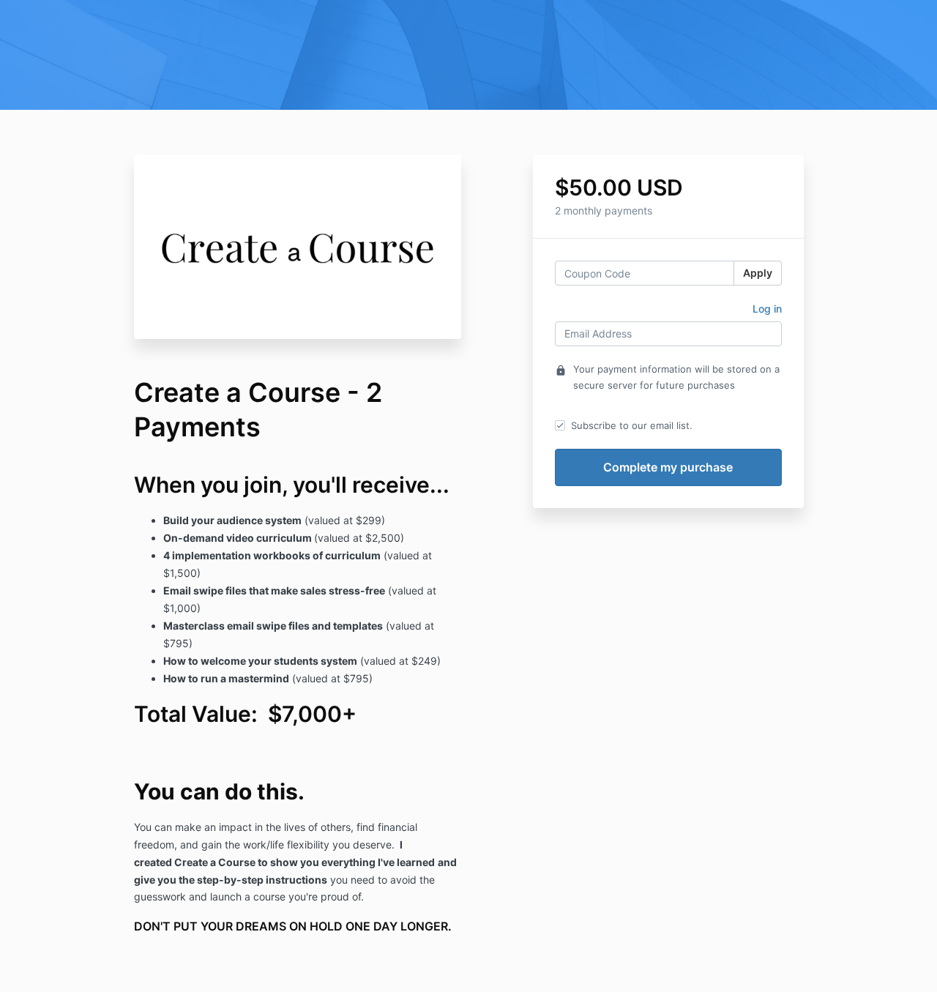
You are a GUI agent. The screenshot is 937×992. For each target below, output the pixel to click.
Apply (757, 272)
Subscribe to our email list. (632, 425)
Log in (767, 308)
